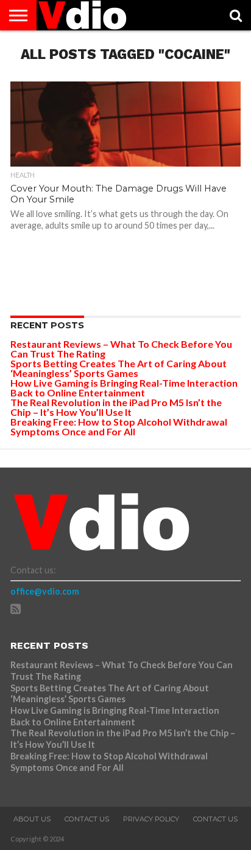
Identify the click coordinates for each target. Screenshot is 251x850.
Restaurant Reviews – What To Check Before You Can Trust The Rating (121, 348)
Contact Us (87, 819)
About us (32, 819)
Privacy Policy (151, 819)
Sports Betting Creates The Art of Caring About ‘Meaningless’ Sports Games (118, 368)
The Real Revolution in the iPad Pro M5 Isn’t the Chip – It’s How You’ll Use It (116, 407)
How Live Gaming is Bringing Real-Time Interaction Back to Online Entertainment (124, 387)
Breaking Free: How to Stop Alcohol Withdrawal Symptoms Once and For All (118, 426)
